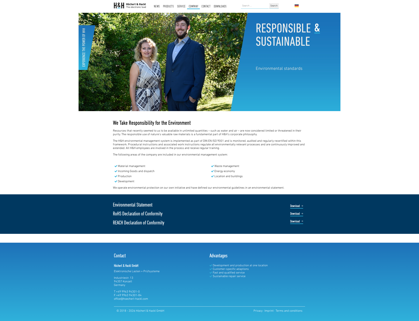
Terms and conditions (289, 311)
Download (295, 206)
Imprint (269, 311)
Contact (205, 6)
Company (193, 6)
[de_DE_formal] (297, 5)
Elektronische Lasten (127, 271)
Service (181, 6)
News (157, 6)
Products (168, 6)
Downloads (220, 6)
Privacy (258, 311)
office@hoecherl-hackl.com (131, 299)
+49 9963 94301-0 (128, 291)
